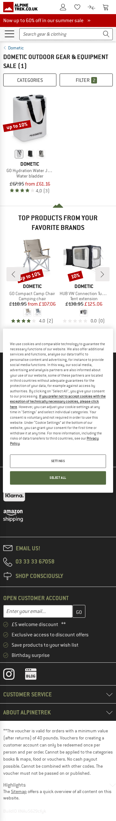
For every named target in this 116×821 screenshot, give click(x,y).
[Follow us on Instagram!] (13, 675)
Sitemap (19, 791)
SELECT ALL (58, 478)
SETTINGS (58, 461)
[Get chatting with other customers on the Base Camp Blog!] (35, 675)
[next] (102, 274)
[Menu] (9, 33)
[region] (58, 410)
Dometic (16, 48)
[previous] (13, 274)
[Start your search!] (106, 34)
